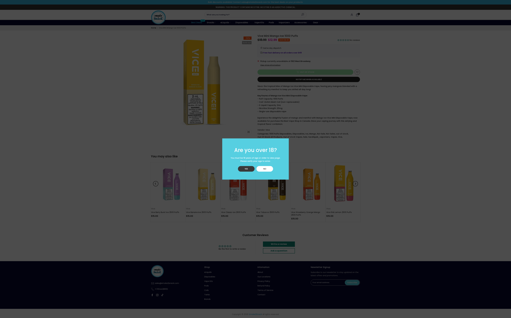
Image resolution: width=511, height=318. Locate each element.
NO (264, 169)
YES (246, 169)
